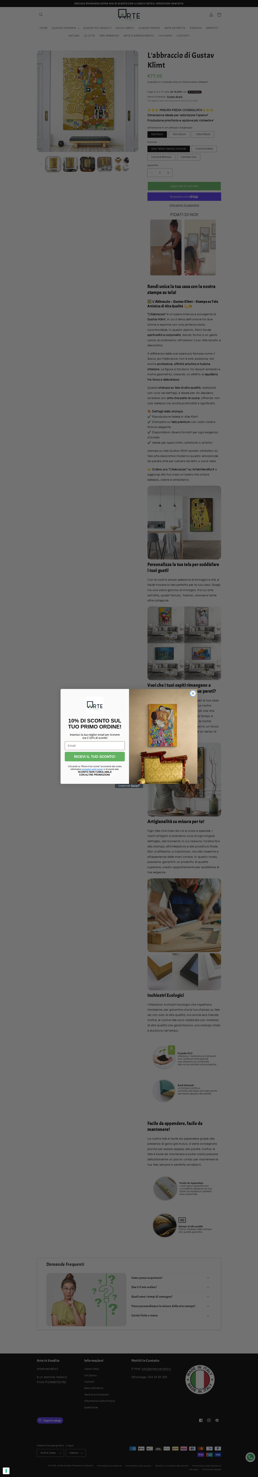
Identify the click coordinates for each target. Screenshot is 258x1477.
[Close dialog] (193, 693)
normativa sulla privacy (93, 769)
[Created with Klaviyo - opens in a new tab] (129, 786)
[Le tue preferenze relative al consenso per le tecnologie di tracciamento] (6, 1471)
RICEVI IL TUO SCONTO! (94, 757)
